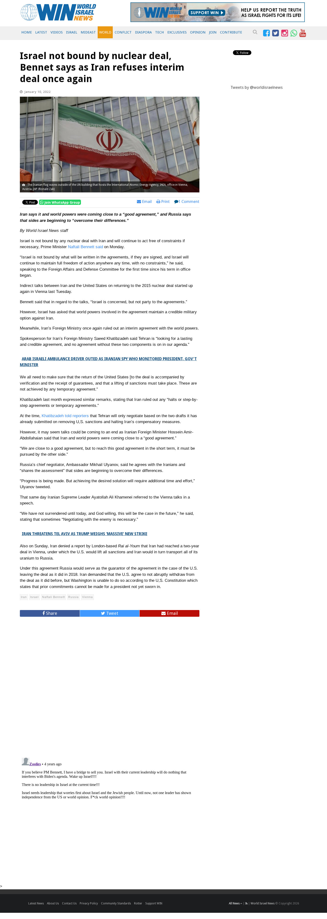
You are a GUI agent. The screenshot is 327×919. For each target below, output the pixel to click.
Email (146, 201)
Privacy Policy (89, 903)
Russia (73, 597)
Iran (24, 597)
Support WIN (153, 903)
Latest (41, 32)
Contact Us (69, 903)
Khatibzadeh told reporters (65, 416)
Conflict (123, 32)
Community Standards (116, 903)
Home (26, 32)
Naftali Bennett (53, 597)
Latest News (36, 903)
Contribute (231, 32)
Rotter (138, 903)
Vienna (87, 597)
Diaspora (143, 32)
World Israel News (263, 903)
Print (165, 201)
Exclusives (177, 32)
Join (213, 32)
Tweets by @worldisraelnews (257, 87)
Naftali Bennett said (85, 247)
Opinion (198, 32)
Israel (71, 32)
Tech (159, 32)
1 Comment (188, 201)
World (105, 32)
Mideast (88, 32)
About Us (53, 903)
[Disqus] (109, 685)
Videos (57, 32)
